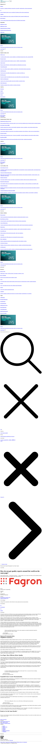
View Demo (2, 116)
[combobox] (5, 331)
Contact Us (2, 723)
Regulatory (4, 728)
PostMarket (4, 731)
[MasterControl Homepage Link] (4, 1)
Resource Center (4, 564)
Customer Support (7, 723)
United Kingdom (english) (4, 436)
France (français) (11, 436)
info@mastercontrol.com (5, 721)
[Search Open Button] (21, 353)
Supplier (3, 729)
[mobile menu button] (10, 1)
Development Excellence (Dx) (5, 597)
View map (11, 740)
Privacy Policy (2, 742)
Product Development (6, 730)
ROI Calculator (2, 115)
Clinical (3, 727)
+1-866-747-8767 (5, 722)
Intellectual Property (13, 742)
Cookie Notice (7, 742)
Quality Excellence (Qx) (4, 598)
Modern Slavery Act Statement (22, 742)
